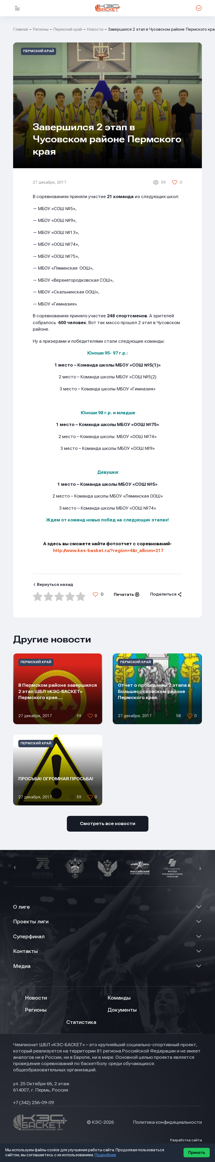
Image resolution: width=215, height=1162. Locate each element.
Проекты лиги (31, 922)
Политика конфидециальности (167, 1122)
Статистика (81, 1022)
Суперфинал (29, 937)
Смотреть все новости (107, 823)
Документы (122, 1010)
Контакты (25, 951)
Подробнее (105, 1155)
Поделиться (163, 594)
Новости (95, 29)
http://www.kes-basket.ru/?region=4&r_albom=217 (108, 550)
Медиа (21, 966)
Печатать (124, 594)
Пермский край (67, 29)
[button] (15, 868)
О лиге (21, 907)
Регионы (41, 29)
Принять (196, 1152)
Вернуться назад (55, 584)
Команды (119, 998)
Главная (20, 29)
